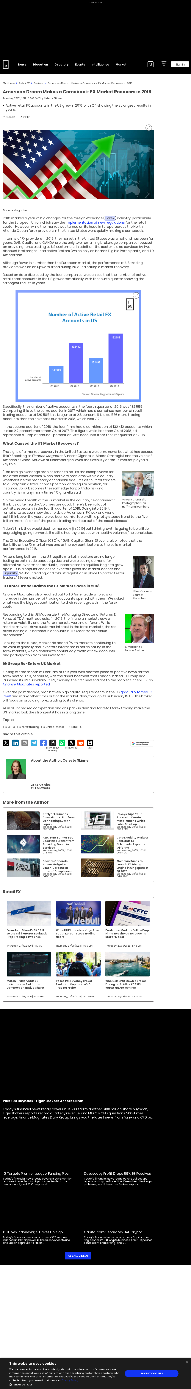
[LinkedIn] (15, 743)
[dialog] (95, 1373)
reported (26, 684)
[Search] (151, 64)
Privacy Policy (70, 1380)
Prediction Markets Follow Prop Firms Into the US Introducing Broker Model (127, 933)
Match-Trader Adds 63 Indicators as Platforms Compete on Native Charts (26, 984)
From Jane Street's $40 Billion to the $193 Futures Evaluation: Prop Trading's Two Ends (28, 933)
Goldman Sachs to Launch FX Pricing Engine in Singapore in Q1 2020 (132, 866)
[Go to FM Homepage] (6, 64)
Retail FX (24, 83)
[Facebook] (43, 743)
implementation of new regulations (95, 222)
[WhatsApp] (62, 743)
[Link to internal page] (16, 769)
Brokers (38, 83)
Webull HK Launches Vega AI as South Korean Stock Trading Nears (77, 933)
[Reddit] (80, 743)
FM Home (9, 83)
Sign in (180, 64)
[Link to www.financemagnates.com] (23, 820)
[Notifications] (164, 64)
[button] (64, 1384)
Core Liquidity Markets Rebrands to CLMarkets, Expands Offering (132, 843)
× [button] (186, 1361)
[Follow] (71, 744)
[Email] (24, 743)
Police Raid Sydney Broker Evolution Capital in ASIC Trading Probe (74, 984)
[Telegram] (34, 743)
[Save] (90, 744)
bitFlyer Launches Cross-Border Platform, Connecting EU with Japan (59, 819)
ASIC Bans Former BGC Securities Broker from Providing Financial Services (58, 843)
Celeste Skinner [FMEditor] (53, 98)
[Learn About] (52, 746)
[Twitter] (6, 743)
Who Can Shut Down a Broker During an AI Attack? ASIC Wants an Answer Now (125, 984)
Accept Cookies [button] (151, 1373)
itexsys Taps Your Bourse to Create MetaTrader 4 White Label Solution (131, 819)
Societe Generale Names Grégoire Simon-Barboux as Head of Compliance (57, 866)
